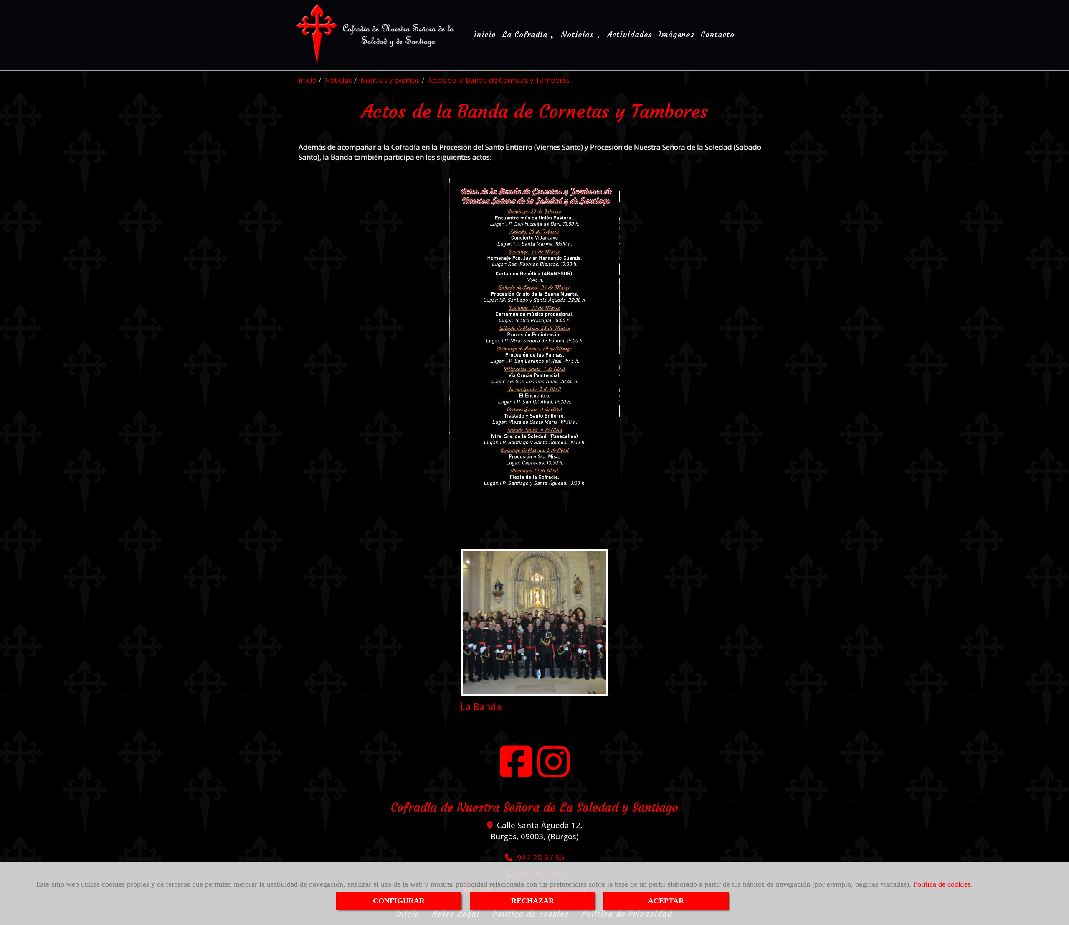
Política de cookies (941, 884)
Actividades (629, 34)
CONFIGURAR (399, 901)
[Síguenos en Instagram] (553, 768)
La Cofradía (526, 34)
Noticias (579, 34)
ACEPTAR (666, 901)
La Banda (481, 706)
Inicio (485, 34)
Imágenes (676, 34)
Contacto (718, 34)
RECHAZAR (532, 901)
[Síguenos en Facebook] (516, 768)
